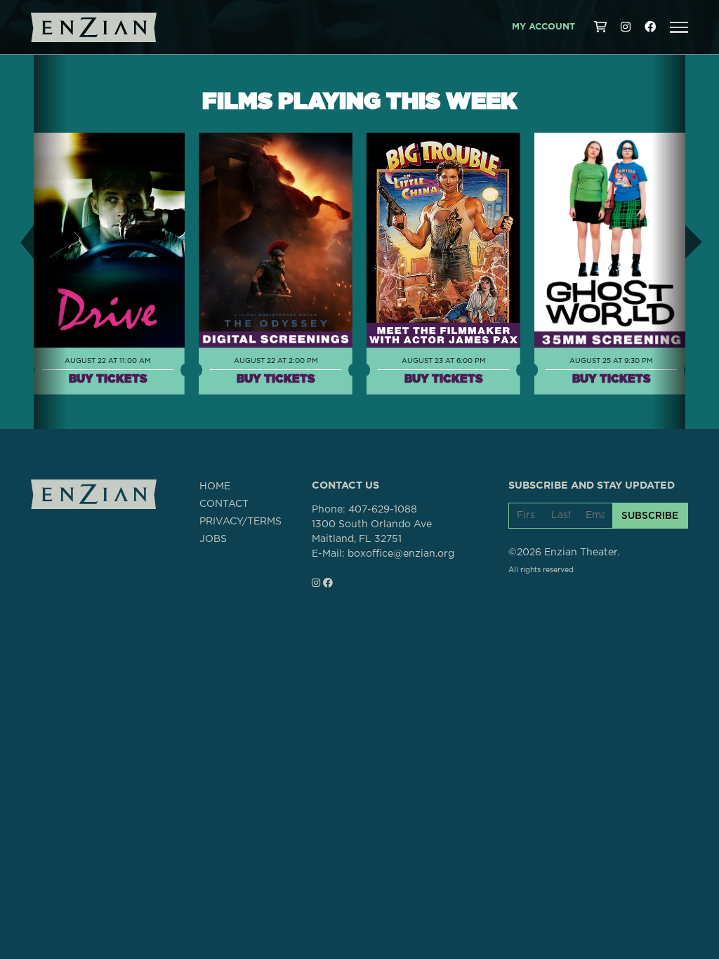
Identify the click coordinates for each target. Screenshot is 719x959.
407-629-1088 (382, 510)
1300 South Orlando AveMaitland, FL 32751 (372, 532)
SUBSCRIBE (649, 515)
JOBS (213, 539)
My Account (543, 27)
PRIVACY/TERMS (240, 522)
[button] (679, 27)
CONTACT (224, 504)
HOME (214, 486)
